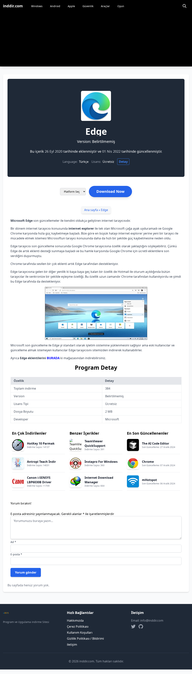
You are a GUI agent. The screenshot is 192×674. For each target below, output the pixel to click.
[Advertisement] (96, 40)
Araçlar (105, 6)
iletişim (72, 644)
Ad (13, 542)
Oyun (120, 6)
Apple (71, 6)
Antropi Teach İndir (41, 462)
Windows (37, 6)
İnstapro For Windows (101, 462)
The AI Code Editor (155, 443)
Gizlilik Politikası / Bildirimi (85, 638)
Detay (123, 162)
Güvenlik (87, 6)
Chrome (148, 462)
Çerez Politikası (77, 626)
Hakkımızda (75, 620)
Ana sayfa (91, 210)
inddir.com (13, 5)
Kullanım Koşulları (79, 632)
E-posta (16, 554)
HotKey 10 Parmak (41, 443)
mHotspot (149, 480)
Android (55, 6)
